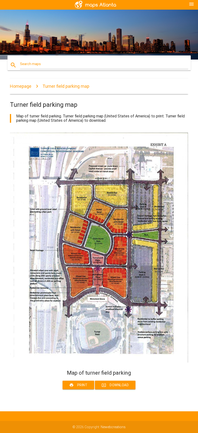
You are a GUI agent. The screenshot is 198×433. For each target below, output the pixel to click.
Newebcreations (113, 427)
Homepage (20, 86)
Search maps (30, 64)
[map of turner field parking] (99, 361)
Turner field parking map (65, 86)
